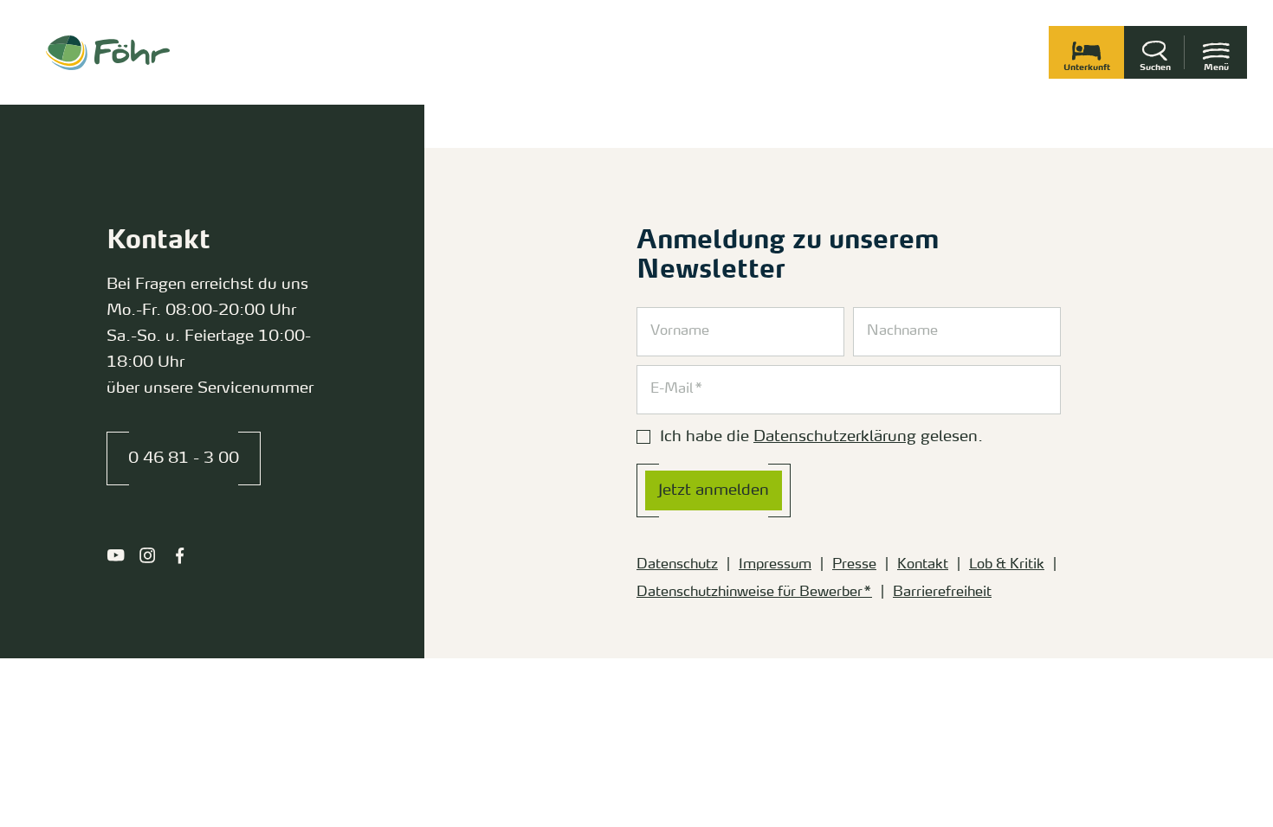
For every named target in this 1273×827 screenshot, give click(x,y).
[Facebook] (180, 555)
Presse (854, 565)
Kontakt (922, 565)
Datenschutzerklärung (834, 437)
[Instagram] (148, 555)
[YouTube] (116, 555)
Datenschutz (677, 565)
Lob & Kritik (1006, 565)
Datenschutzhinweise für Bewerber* (754, 592)
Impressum (775, 565)
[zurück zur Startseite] (108, 52)
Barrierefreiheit (942, 592)
